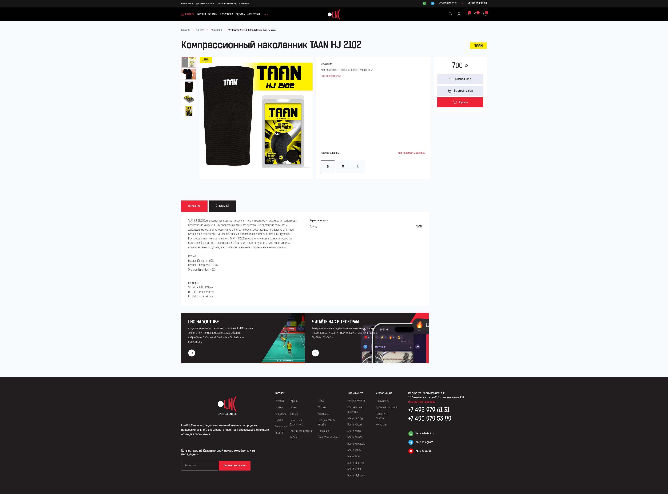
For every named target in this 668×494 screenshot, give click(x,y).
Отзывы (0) (222, 206)
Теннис (294, 414)
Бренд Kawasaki (356, 444)
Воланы (212, 14)
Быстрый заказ (463, 91)
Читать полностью (331, 76)
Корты (293, 437)
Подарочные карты (329, 437)
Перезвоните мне (235, 465)
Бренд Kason (354, 424)
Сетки (321, 401)
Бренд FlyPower (356, 475)
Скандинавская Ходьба (326, 422)
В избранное (463, 79)
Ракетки (201, 14)
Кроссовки (226, 14)
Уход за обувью (356, 401)
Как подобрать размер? (411, 153)
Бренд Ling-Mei (355, 463)
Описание (194, 206)
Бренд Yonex (354, 450)
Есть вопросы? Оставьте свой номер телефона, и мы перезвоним (218, 452)
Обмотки (279, 433)
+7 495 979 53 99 (477, 4)
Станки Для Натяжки (301, 431)
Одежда (240, 14)
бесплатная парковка (421, 402)
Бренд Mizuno (355, 437)
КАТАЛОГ (189, 14)
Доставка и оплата (205, 4)
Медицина (216, 30)
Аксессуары (254, 14)
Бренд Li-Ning (355, 418)
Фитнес (322, 407)
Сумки (293, 407)
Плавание (323, 431)
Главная (185, 30)
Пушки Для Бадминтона (297, 422)
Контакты (244, 4)
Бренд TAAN (353, 456)
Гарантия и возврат (227, 4)
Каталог (200, 30)
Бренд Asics (354, 431)
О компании (187, 4)
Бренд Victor (354, 469)
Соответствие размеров (355, 409)
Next (312, 108)
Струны (294, 401)
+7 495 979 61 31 (448, 4)
